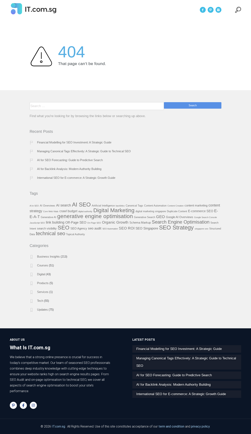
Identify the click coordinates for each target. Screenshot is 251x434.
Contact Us (169, 10)
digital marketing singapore (151, 211)
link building (55, 222)
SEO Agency (78, 228)
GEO (160, 217)
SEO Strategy (176, 227)
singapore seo (201, 229)
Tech (40, 300)
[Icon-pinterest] (13, 405)
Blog (150, 10)
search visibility (47, 228)
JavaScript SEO (37, 223)
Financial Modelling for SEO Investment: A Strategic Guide (74, 142)
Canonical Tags (134, 205)
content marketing (196, 205)
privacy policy (200, 426)
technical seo (50, 233)
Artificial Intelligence (103, 205)
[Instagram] (33, 405)
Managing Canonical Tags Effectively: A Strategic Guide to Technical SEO (84, 151)
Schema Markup (140, 222)
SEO (63, 227)
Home (94, 10)
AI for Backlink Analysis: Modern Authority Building (69, 169)
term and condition (171, 426)
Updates (42, 309)
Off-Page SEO (75, 222)
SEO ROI (127, 228)
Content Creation (175, 206)
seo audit (94, 228)
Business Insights (48, 256)
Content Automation (155, 205)
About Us (113, 10)
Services (134, 10)
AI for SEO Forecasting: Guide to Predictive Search (70, 160)
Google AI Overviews (179, 217)
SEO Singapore (147, 228)
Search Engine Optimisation (180, 222)
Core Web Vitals (50, 211)
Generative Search (144, 217)
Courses (42, 265)
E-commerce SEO (200, 211)
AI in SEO (34, 206)
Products (43, 283)
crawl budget (68, 211)
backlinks (120, 206)
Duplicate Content (177, 211)
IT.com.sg (58, 426)
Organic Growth (115, 222)
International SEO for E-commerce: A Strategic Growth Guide (76, 177)
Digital (41, 274)
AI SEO (81, 204)
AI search (63, 205)
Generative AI (48, 217)
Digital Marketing (114, 210)
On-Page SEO (94, 223)
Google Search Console (205, 217)
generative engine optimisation (95, 216)
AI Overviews (47, 205)
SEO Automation (110, 229)
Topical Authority (75, 234)
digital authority (85, 211)
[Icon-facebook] (23, 405)
